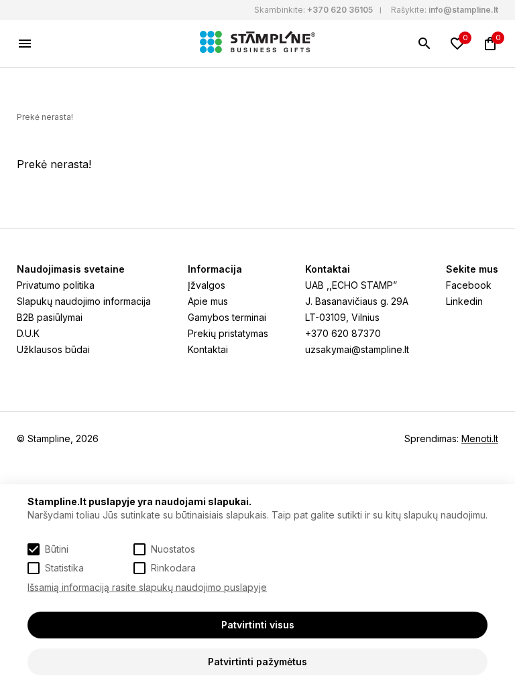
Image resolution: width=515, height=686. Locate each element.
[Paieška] (424, 44)
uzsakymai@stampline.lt (357, 349)
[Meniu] (25, 44)
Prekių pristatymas (228, 333)
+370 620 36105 (340, 10)
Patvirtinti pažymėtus (257, 661)
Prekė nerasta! (45, 117)
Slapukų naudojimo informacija (84, 301)
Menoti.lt (479, 438)
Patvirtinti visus (257, 624)
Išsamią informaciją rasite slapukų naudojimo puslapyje (147, 587)
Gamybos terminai (227, 317)
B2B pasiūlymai (49, 317)
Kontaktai (208, 349)
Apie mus (208, 301)
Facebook (469, 285)
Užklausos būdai (53, 349)
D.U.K (28, 333)
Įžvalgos (206, 285)
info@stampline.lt (463, 10)
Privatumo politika (56, 285)
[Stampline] (257, 43)
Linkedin (464, 301)
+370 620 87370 (343, 333)
